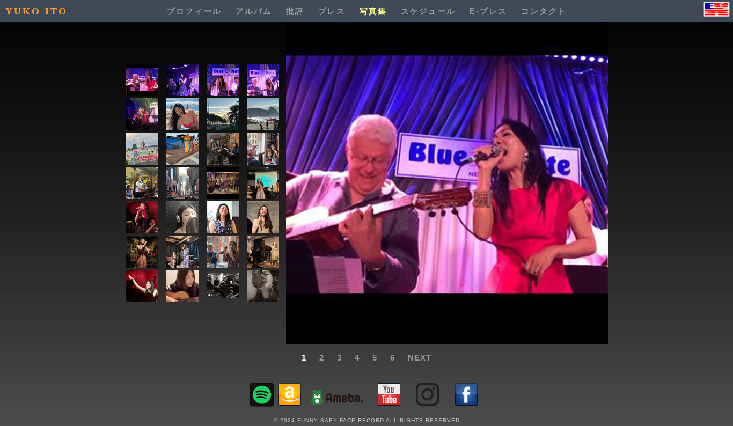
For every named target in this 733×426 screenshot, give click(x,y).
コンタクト (544, 11)
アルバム (254, 11)
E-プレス (488, 11)
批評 (295, 11)
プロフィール (194, 11)
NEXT (419, 357)
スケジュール (428, 11)
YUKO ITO (36, 11)
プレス (332, 11)
